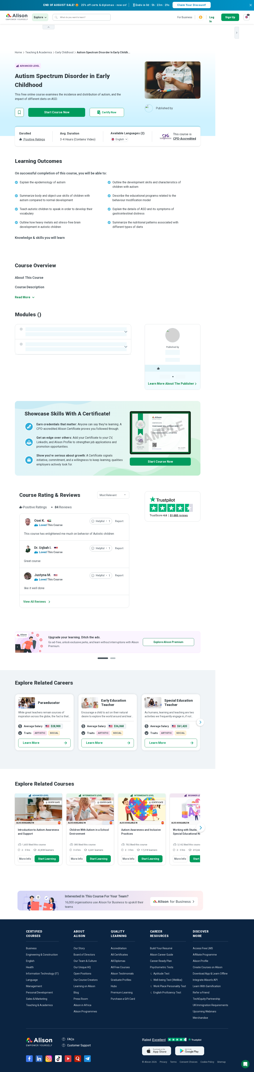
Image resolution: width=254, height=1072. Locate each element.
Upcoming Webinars (204, 1011)
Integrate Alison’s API (205, 979)
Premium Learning (122, 992)
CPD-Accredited (184, 138)
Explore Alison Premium (60, 642)
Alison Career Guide (161, 954)
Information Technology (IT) (42, 973)
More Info (25, 858)
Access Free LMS (203, 948)
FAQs (70, 1039)
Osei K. (39, 520)
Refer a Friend (201, 992)
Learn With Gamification (207, 986)
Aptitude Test (161, 973)
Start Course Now (56, 112)
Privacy (163, 1062)
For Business (184, 17)
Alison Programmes (85, 1011)
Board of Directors (84, 954)
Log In (211, 17)
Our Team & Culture (85, 960)
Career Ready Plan (161, 960)
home (18, 52)
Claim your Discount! (191, 5)
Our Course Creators (86, 979)
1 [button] (101, 661)
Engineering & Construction (42, 954)
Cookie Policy (207, 1062)
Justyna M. (42, 575)
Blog (76, 992)
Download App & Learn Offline (210, 973)
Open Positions (82, 973)
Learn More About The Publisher (171, 383)
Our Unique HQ (82, 967)
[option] (107, 722)
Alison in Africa (82, 1005)
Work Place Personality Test (169, 986)
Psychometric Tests (161, 967)
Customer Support (79, 1045)
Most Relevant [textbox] (108, 495)
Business (31, 948)
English (30, 960)
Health (30, 967)
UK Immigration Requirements (210, 1005)
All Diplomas (118, 960)
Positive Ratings (34, 139)
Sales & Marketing (36, 998)
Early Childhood (64, 52)
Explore (38, 17)
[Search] (56, 17)
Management (34, 986)
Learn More (31, 743)
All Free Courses (120, 967)
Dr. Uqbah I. (43, 548)
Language (32, 979)
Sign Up (230, 17)
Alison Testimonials (122, 973)
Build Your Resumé (161, 948)
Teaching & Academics (38, 52)
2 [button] (110, 661)
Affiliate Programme (205, 954)
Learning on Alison (84, 986)
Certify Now (109, 112)
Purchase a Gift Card (123, 998)
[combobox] (113, 495)
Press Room (81, 998)
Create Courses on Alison (207, 967)
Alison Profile (200, 960)
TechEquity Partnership (206, 998)
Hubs (114, 986)
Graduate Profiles (121, 979)
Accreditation (119, 948)
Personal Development (39, 992)
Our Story (79, 948)
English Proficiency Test (167, 992)
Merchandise (200, 1017)
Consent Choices (188, 1062)
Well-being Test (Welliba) (167, 979)
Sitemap (221, 1062)
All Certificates (119, 954)
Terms (173, 1062)
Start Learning (47, 858)
